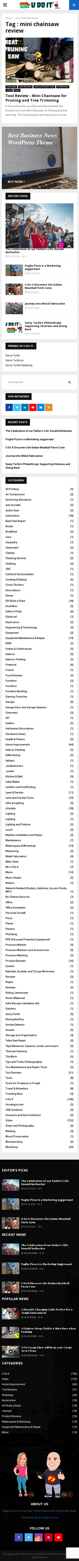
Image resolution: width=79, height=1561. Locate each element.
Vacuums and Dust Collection (23, 1115)
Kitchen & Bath (14, 776)
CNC (8, 569)
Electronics (12, 622)
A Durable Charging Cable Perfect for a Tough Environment (47, 1311)
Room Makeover (15, 998)
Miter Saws (12, 861)
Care (8, 537)
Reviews (10, 987)
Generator (12, 712)
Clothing (11, 563)
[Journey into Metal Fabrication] (14, 308)
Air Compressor (15, 494)
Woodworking (14, 1141)
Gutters (10, 723)
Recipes (10, 976)
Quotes (10, 966)
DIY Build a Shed (15, 600)
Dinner (9, 595)
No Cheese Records (18, 896)
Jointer (10, 771)
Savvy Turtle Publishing (19, 365)
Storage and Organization (21, 1035)
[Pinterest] (48, 1537)
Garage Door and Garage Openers (26, 707)
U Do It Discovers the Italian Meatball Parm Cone (43, 286)
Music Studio (13, 877)
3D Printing (12, 489)
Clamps (10, 552)
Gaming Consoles (16, 696)
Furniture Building (16, 691)
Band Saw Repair (16, 521)
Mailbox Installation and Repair (24, 835)
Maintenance (13, 840)
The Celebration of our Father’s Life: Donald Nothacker (35, 250)
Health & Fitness (15, 739)
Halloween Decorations (20, 728)
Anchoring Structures (18, 499)
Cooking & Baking (16, 579)
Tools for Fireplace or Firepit (23, 1083)
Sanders (11, 1008)
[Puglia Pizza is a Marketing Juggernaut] (14, 270)
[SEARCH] (69, 382)
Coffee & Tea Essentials (20, 574)
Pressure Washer (16, 944)
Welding (10, 1131)
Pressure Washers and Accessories (27, 950)
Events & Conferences (19, 648)
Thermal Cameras (16, 1051)
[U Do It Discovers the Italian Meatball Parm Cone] (14, 289)
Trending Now (14, 1093)
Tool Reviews (62, 87)
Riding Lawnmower (17, 992)
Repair (9, 982)
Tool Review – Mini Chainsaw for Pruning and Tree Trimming (36, 98)
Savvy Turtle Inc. (15, 360)
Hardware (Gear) (16, 734)
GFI (8, 717)
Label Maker (13, 781)
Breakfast (11, 531)
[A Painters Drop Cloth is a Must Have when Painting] (10, 1332)
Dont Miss (11, 606)
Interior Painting (15, 749)
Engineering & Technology (21, 627)
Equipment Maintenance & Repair (25, 638)
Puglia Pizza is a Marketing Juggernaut (43, 267)
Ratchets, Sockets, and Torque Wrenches (30, 971)
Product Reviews (16, 960)
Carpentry (11, 542)
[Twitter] (29, 1537)
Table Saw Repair (16, 1040)
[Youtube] (58, 1537)
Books (9, 526)
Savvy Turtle (13, 355)
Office (9, 902)
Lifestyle (11, 808)
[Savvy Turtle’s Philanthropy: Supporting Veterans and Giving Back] (14, 327)
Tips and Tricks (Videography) (24, 1061)
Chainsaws (11, 87)
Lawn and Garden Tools (44, 87)
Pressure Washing (17, 955)
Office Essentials (16, 907)
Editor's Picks (14, 611)
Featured (11, 664)
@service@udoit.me (46, 1517)
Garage (10, 701)
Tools (9, 1077)
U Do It (9, 90)
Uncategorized (15, 1104)
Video (17, 90)
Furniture (11, 680)
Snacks (10, 1030)
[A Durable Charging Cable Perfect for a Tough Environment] (10, 1313)
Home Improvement (18, 744)
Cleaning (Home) (16, 558)
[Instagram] (39, 1537)
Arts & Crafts (13, 505)
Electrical (11, 616)
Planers (10, 928)
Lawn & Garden (25, 87)
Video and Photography (20, 1125)
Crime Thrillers (15, 584)
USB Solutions (14, 1109)
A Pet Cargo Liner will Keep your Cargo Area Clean (46, 1349)
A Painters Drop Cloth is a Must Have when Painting (48, 1330)
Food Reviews (14, 675)
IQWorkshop (13, 755)
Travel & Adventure (17, 1088)
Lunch (9, 829)
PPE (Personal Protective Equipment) (28, 939)
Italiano (10, 760)
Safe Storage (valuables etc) (23, 1003)
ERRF (9, 643)
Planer (9, 923)
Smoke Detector (15, 1024)
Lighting (10, 813)
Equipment (12, 632)
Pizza (9, 918)
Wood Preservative (17, 1136)
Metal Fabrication (16, 856)
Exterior (10, 654)
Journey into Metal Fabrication (45, 303)
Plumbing (11, 934)
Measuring (12, 851)
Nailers (10, 883)
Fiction (10, 670)
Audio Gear (12, 510)
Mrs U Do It (12, 866)
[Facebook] (19, 1537)
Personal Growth (16, 912)
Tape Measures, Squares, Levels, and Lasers (32, 1046)
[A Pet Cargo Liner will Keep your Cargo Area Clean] (10, 1351)
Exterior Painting (16, 659)
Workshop (12, 1147)
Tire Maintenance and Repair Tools (26, 1067)
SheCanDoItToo (15, 1019)
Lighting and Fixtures (18, 824)
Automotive (12, 515)
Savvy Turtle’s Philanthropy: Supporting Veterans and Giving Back (46, 326)
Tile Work (11, 1056)
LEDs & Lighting (15, 803)
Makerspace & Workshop (20, 845)
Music (9, 872)
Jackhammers (14, 765)
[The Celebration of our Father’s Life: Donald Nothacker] (39, 225)
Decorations (13, 590)
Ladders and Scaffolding (21, 787)
